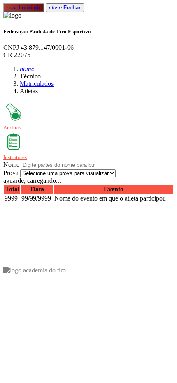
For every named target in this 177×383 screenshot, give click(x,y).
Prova (11, 172)
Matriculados (37, 83)
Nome (11, 164)
